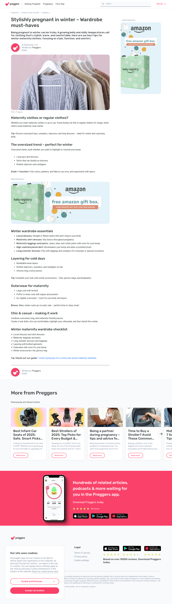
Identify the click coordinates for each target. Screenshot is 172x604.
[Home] (12, 4)
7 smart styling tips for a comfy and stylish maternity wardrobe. (67, 358)
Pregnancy (48, 4)
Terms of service (82, 553)
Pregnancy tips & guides (30, 13)
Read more (20, 455)
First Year (60, 4)
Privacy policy (80, 556)
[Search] (103, 3)
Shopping (45, 13)
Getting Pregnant (32, 4)
